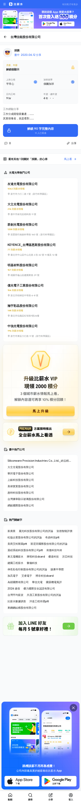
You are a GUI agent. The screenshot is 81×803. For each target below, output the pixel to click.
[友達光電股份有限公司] (40, 188)
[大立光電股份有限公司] (40, 209)
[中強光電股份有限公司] (40, 330)
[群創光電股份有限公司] (40, 229)
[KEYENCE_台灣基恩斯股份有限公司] (40, 249)
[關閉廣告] (73, 707)
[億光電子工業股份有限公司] (40, 290)
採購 (17, 50)
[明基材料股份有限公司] (40, 270)
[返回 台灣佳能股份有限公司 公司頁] (40, 37)
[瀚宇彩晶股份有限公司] (40, 310)
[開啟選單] (5, 4)
